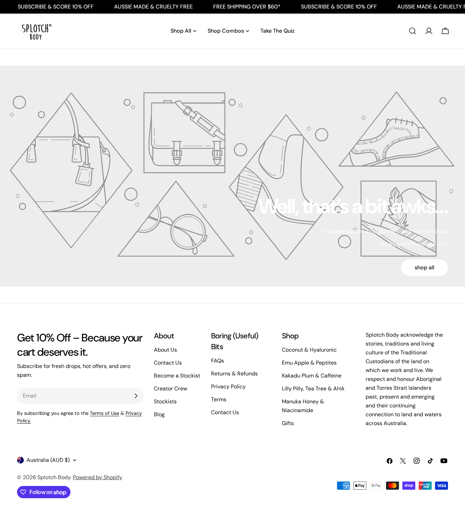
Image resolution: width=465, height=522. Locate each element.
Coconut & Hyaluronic (309, 349)
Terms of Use (104, 413)
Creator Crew (170, 388)
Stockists (165, 401)
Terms (218, 399)
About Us (165, 349)
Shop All (424, 267)
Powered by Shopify (97, 477)
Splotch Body (53, 477)
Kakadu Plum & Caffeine (311, 375)
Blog (159, 414)
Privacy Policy (228, 386)
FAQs (217, 360)
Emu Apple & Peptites (309, 362)
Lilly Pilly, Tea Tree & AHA (313, 388)
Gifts (288, 423)
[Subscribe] (136, 396)
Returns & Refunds (234, 373)
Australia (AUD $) (48, 460)
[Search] (412, 31)
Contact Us (168, 362)
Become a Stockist (177, 375)
